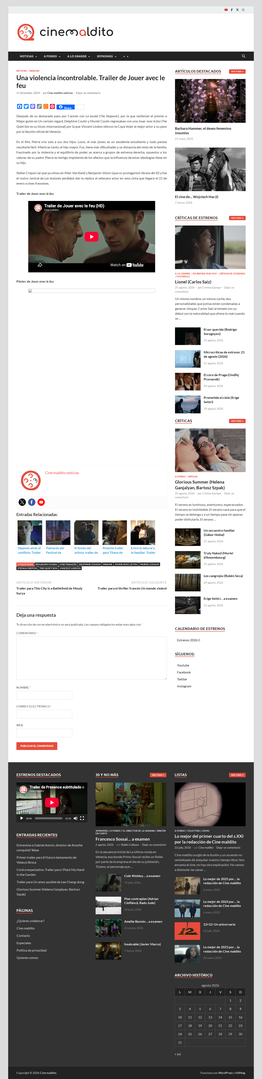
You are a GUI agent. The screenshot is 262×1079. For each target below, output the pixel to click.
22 (230, 1025)
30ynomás (105, 56)
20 (210, 1025)
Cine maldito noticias (60, 93)
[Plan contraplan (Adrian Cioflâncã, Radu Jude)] (108, 899)
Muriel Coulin (149, 564)
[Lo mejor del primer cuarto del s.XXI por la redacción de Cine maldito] (210, 785)
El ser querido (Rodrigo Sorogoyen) (220, 331)
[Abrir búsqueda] (244, 56)
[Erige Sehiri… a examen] (188, 599)
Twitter (182, 679)
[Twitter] (237, 9)
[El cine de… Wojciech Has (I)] (210, 169)
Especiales (24, 943)
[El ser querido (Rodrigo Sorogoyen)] (188, 330)
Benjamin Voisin (46, 564)
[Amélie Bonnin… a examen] (108, 922)
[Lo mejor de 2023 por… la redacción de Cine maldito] (187, 947)
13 (210, 1017)
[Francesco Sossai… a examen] (131, 785)
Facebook (184, 672)
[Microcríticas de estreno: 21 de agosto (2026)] (188, 352)
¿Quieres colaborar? (30, 921)
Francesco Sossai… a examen (123, 838)
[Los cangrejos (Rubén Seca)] (188, 576)
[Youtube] (226, 9)
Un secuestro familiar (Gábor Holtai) (219, 532)
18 (190, 1025)
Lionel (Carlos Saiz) (193, 281)
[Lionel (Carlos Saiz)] (210, 248)
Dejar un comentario (88, 93)
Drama (107, 564)
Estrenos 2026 (187, 640)
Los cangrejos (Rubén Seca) (223, 576)
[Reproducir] (22, 818)
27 (210, 1034)
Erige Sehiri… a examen (220, 598)
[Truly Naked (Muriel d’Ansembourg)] (188, 553)
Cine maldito (26, 928)
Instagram (184, 686)
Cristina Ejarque (211, 287)
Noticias (26, 56)
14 (220, 1017)
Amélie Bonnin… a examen (143, 921)
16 (240, 1017)
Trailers (34, 70)
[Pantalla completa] (82, 818)
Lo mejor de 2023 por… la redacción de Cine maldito (222, 949)
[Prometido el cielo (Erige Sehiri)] (188, 398)
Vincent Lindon (70, 568)
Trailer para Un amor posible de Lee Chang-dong (50, 882)
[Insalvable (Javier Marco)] (108, 944)
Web (19, 725)
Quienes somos (27, 957)
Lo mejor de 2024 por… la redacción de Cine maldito (222, 904)
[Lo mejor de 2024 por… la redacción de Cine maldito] (187, 902)
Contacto (23, 935)
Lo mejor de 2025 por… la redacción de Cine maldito (222, 881)
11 (190, 1017)
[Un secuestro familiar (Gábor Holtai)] (188, 531)
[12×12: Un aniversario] (187, 925)
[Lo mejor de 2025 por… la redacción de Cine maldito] (187, 879)
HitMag (240, 1072)
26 (200, 1034)
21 (220, 1025)
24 (180, 1034)
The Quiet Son (48, 568)
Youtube (183, 665)
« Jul (178, 1054)
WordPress (225, 1072)
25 (190, 1034)
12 (200, 1017)
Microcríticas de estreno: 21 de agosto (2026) (224, 354)
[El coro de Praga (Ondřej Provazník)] (188, 375)
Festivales (183, 276)
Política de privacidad (32, 950)
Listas (205, 830)
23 (240, 1025)
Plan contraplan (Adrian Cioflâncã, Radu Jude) (141, 901)
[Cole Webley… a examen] (108, 876)
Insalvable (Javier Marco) (142, 944)
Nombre (23, 687)
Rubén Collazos (130, 844)
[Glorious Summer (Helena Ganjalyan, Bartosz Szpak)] (210, 451)
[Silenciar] (75, 818)
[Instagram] (243, 9)
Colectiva (193, 830)
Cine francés (68, 564)
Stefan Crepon (27, 568)
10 (180, 1017)
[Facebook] (231, 9)
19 (200, 1025)
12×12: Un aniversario (219, 924)
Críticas (193, 476)
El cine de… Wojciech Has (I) (196, 197)
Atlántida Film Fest (205, 273)
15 (230, 1017)
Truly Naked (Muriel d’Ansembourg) (218, 555)
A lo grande (76, 56)
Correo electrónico (34, 706)
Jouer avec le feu (126, 564)
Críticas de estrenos (232, 273)
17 (180, 1025)
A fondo (50, 56)
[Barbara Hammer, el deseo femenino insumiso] (210, 100)
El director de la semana (139, 830)
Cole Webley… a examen (142, 876)
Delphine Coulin (90, 564)
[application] (51, 802)
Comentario (27, 633)
